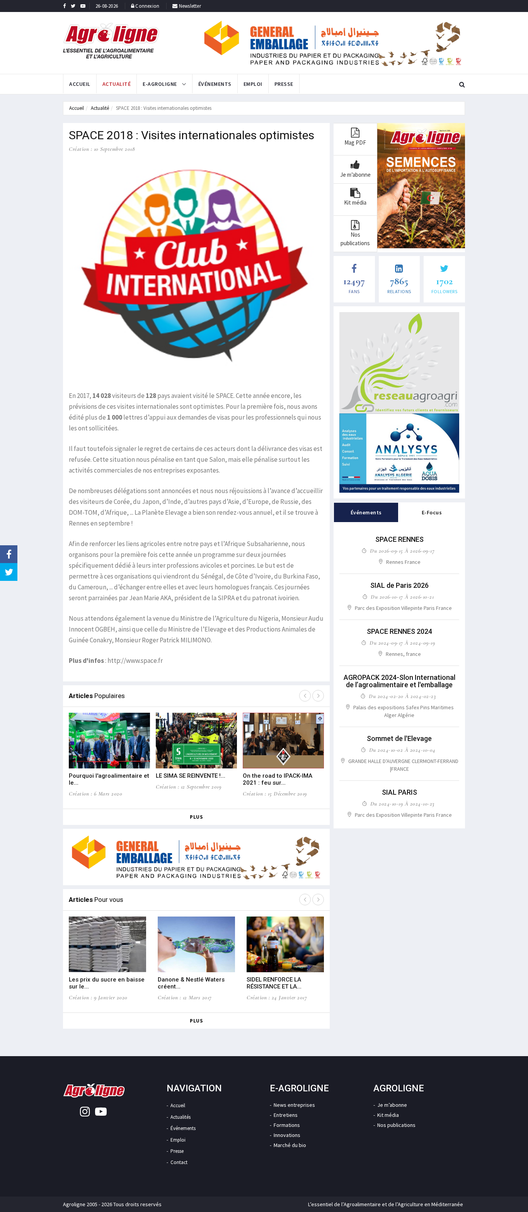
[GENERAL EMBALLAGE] (333, 43)
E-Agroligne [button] (160, 83)
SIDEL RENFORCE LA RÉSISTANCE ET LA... (274, 983)
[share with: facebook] (8, 554)
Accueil (79, 83)
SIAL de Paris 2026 (399, 585)
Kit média (388, 1114)
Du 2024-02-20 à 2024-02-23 (402, 696)
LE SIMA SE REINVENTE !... (190, 775)
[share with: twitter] (8, 572)
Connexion (147, 6)
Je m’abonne (392, 1104)
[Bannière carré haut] (399, 362)
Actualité (116, 83)
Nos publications (396, 1125)
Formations (287, 1125)
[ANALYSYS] (399, 453)
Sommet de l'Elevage (399, 738)
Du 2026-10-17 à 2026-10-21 (402, 596)
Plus (196, 817)
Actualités (180, 1117)
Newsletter (189, 6)
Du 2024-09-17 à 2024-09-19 (402, 642)
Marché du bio (290, 1145)
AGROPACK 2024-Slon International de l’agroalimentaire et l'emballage (399, 681)
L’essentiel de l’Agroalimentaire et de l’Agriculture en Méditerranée (385, 1204)
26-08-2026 (106, 6)
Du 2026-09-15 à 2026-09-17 (402, 550)
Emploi (253, 83)
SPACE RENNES (399, 539)
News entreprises (294, 1104)
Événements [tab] (366, 512)
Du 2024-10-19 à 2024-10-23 (402, 803)
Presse (283, 83)
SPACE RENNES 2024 (399, 631)
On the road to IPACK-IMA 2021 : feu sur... (277, 779)
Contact (178, 1162)
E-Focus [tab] (432, 512)
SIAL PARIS (399, 792)
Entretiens (286, 1114)
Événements (215, 83)
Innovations (287, 1135)
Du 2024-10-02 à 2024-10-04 (402, 749)
